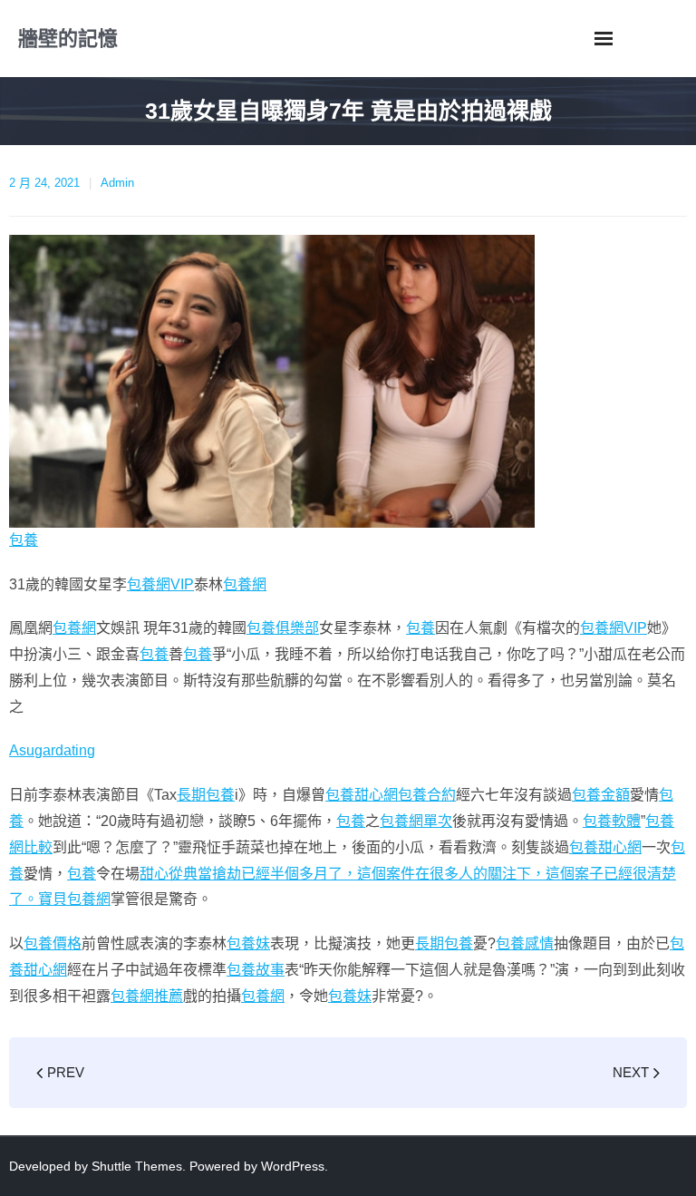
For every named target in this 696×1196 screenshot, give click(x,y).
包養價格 (53, 943)
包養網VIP (160, 584)
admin (117, 183)
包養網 (244, 584)
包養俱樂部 (282, 628)
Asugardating (52, 750)
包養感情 (525, 943)
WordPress (292, 1166)
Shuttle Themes (137, 1166)
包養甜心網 (361, 794)
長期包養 (206, 794)
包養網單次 (416, 821)
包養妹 (248, 943)
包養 (23, 540)
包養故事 (256, 969)
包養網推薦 (147, 996)
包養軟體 (612, 821)
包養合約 (427, 794)
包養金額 (601, 794)
